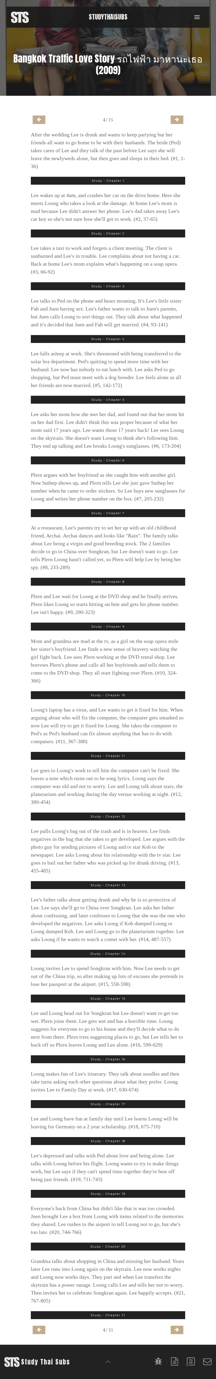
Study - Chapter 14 (108, 954)
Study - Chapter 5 (108, 400)
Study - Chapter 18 (108, 1141)
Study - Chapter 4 (108, 339)
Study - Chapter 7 (108, 513)
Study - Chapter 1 (108, 181)
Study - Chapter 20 (108, 1246)
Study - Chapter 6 (108, 460)
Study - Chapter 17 (108, 1104)
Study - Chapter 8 (108, 582)
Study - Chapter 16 (108, 1059)
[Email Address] (207, 1361)
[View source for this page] (175, 1361)
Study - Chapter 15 (108, 998)
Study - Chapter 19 (108, 1194)
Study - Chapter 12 (108, 816)
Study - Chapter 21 (108, 1315)
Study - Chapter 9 (108, 626)
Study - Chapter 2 (108, 233)
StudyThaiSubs (108, 17)
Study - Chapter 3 (108, 286)
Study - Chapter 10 (108, 695)
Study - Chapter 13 (108, 885)
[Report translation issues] (158, 1361)
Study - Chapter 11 (108, 756)
